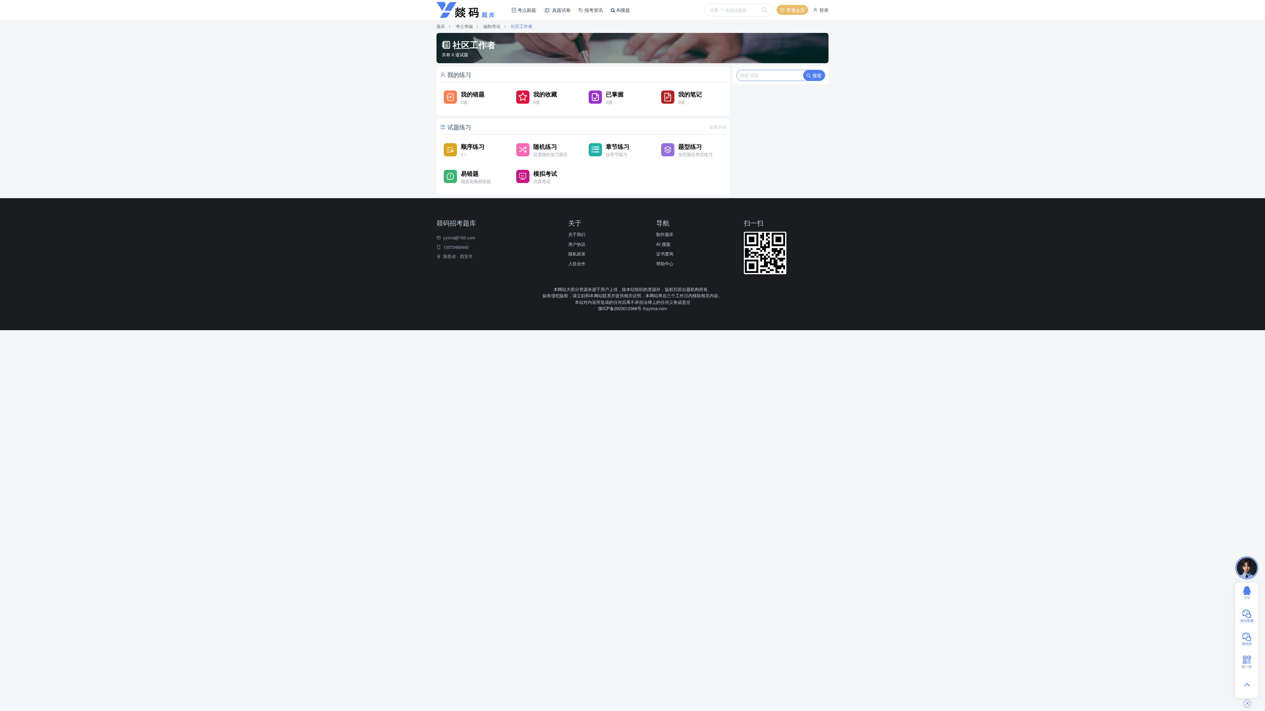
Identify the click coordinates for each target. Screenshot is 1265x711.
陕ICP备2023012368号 (620, 308)
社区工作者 (521, 26)
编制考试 (491, 26)
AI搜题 (622, 10)
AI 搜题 (663, 244)
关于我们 (576, 234)
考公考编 (464, 26)
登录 (823, 10)
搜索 (816, 75)
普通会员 (795, 10)
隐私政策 (576, 253)
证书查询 (664, 253)
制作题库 (664, 234)
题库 (440, 26)
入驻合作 (576, 263)
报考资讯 (593, 10)
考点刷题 (526, 10)
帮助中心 (664, 263)
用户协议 (576, 244)
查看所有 (717, 127)
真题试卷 (561, 10)
